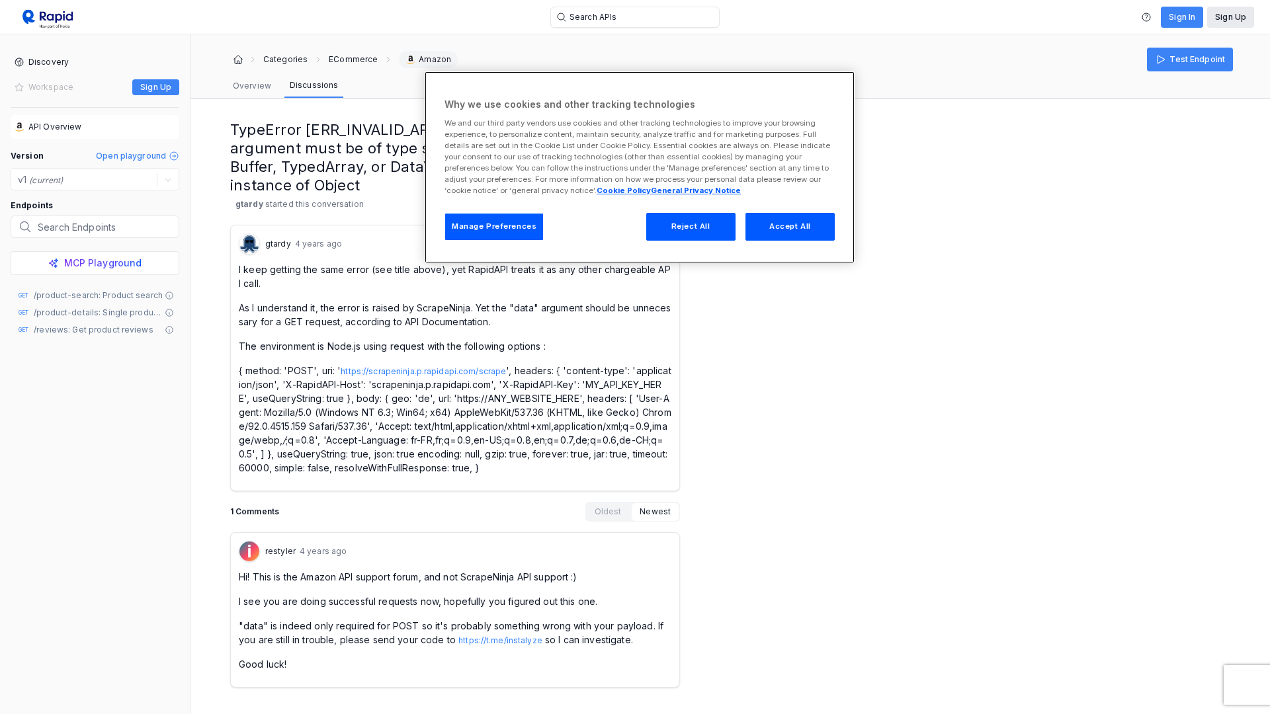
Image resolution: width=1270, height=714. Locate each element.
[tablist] (285, 86)
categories (285, 59)
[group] (632, 512)
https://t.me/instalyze (500, 640)
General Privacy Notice (696, 190)
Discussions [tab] (314, 85)
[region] (640, 167)
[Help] (1146, 17)
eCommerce (353, 59)
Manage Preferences (494, 226)
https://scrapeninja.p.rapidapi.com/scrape (423, 371)
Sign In (1182, 17)
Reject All (690, 226)
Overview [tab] (252, 86)
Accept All (790, 226)
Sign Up (1230, 17)
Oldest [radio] (608, 511)
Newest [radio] (655, 511)
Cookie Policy (624, 190)
